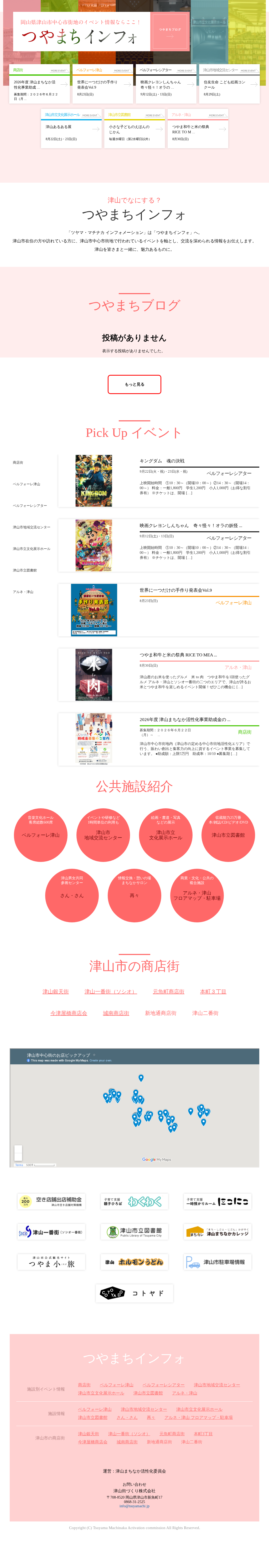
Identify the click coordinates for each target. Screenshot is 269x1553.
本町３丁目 (213, 991)
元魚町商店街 (168, 991)
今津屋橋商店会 (68, 1013)
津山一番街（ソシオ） (111, 991)
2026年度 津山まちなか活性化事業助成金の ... (185, 719)
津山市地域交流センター (217, 1385)
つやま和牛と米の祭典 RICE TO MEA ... (178, 654)
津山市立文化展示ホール (101, 1393)
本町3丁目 (203, 1434)
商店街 (84, 1385)
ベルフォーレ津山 (116, 1385)
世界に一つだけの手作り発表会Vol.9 (176, 590)
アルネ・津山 (184, 1393)
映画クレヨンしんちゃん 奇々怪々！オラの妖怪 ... (191, 525)
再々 (151, 1417)
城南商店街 (116, 1013)
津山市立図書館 (148, 1393)
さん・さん (127, 1417)
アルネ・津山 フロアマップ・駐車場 (198, 1417)
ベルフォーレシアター (164, 1385)
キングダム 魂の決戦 (162, 460)
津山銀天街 (56, 991)
